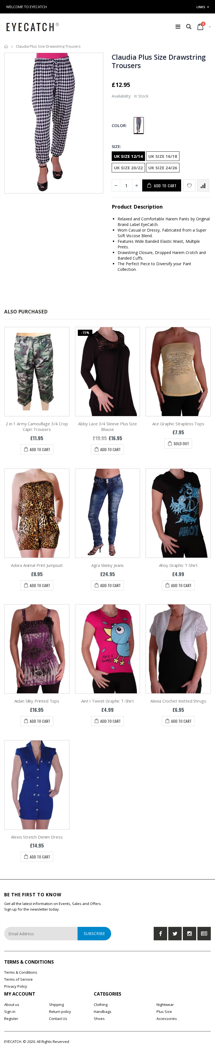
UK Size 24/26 (162, 167)
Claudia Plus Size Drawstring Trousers (159, 61)
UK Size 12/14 (128, 156)
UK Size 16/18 (162, 156)
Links (201, 7)
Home (6, 46)
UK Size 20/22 (128, 167)
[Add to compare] (203, 185)
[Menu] (178, 26)
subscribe (94, 933)
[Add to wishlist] (189, 185)
